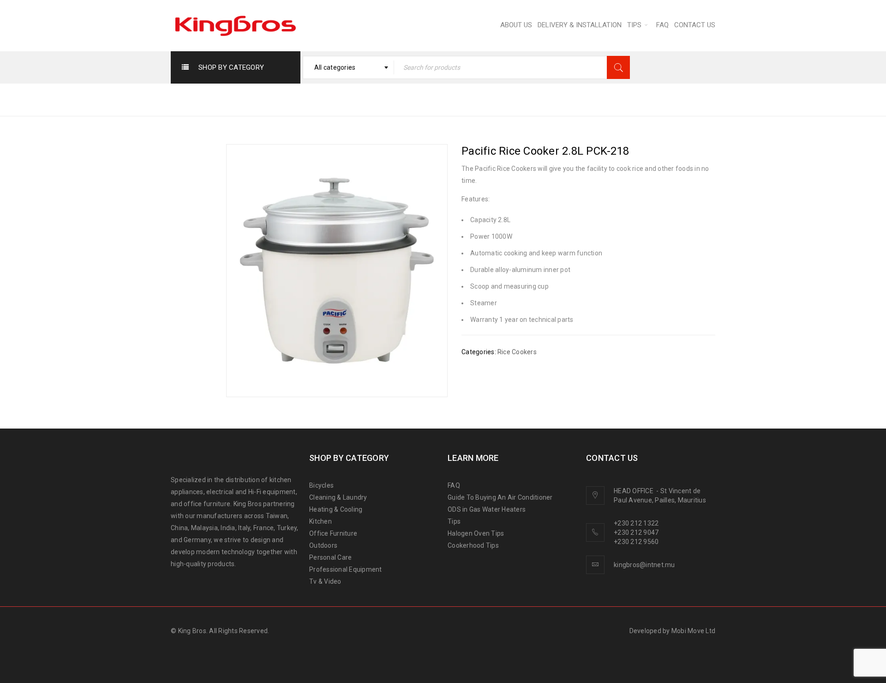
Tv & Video (325, 581)
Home (457, 99)
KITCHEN (498, 99)
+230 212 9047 (636, 532)
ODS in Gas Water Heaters (487, 509)
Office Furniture (333, 533)
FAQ (454, 485)
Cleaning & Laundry (338, 497)
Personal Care (330, 557)
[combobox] (349, 67)
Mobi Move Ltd (693, 631)
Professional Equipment (345, 569)
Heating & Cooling (335, 509)
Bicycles (321, 485)
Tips (454, 521)
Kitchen (320, 521)
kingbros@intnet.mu (644, 564)
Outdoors (323, 545)
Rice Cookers (552, 99)
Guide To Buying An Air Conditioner (500, 497)
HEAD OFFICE (634, 491)
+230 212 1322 (636, 523)
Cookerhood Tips (473, 545)
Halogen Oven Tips (476, 533)
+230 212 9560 (636, 541)
